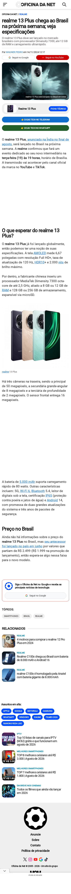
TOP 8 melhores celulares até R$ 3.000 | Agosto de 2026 (36, 756)
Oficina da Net (9, 14)
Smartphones (11, 616)
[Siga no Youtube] (36, 859)
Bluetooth (38, 491)
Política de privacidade (35, 850)
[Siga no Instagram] (30, 859)
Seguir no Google (20, 57)
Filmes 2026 (52, 717)
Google (18, 711)
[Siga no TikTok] (46, 859)
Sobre (35, 840)
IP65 (49, 495)
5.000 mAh (27, 482)
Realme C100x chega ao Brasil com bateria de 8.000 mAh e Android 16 (42, 658)
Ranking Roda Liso (12, 723)
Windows (24, 717)
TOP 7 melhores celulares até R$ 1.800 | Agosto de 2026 (36, 774)
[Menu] (6, 5)
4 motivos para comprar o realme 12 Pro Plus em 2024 (41, 641)
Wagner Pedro (14, 52)
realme (23, 14)
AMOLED (40, 253)
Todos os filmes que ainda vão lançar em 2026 (39, 791)
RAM (5, 290)
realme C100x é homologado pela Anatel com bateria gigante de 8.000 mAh (41, 675)
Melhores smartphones (30, 751)
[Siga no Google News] (41, 859)
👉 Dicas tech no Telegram (35, 119)
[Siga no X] (25, 859)
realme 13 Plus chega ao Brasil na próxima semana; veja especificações (35, 26)
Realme (39, 616)
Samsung (47, 711)
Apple (6, 711)
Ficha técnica (58, 109)
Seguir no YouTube (54, 57)
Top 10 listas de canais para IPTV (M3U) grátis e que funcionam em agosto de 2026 (37, 741)
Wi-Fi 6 (25, 491)
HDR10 (39, 262)
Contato (35, 845)
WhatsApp (8, 717)
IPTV (19, 734)
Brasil (27, 616)
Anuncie (35, 834)
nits (61, 262)
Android (52, 500)
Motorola (32, 711)
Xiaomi (37, 717)
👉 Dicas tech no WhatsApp (35, 128)
